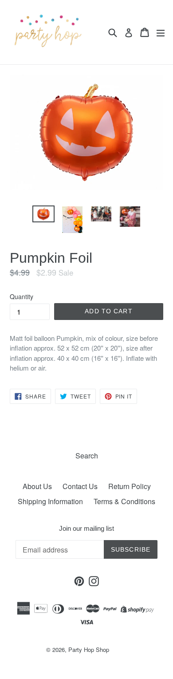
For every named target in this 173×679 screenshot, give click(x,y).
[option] (43, 214)
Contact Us (80, 486)
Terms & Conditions (124, 501)
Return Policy (129, 486)
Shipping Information (50, 501)
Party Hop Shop (88, 649)
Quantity (21, 296)
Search (86, 455)
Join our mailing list (86, 528)
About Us (37, 486)
